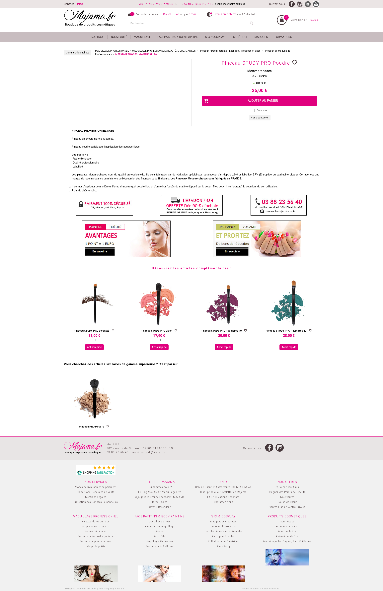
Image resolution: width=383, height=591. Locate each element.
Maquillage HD (96, 546)
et (160, 4)
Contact (69, 4)
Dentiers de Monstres (223, 526)
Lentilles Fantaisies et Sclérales (223, 531)
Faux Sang (223, 546)
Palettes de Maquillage (96, 521)
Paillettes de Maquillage (159, 526)
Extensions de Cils (287, 536)
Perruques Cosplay (223, 536)
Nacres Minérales (95, 531)
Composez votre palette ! (96, 526)
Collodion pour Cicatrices (223, 541)
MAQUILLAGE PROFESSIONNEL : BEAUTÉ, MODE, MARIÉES (163, 50)
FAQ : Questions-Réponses (223, 497)
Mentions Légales (95, 497)
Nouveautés (287, 497)
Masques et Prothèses (223, 521)
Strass (160, 531)
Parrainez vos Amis (287, 487)
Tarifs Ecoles (159, 502)
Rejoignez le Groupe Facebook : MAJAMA (159, 497)
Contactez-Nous (223, 502)
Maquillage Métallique (159, 546)
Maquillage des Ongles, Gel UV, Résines (287, 541)
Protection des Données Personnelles (96, 502)
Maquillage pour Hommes (96, 541)
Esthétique (240, 36)
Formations (283, 36)
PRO (80, 4)
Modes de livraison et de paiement (95, 487)
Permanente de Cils (287, 526)
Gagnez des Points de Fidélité (287, 492)
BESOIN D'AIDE (223, 482)
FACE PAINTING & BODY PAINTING (160, 516)
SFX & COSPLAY (223, 516)
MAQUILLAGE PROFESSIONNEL (112, 50)
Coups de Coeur (287, 502)
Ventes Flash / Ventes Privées (287, 507)
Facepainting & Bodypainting (178, 36)
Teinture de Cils (287, 531)
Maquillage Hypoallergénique (96, 536)
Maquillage (142, 36)
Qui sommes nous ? (160, 487)
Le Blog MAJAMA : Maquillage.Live (159, 492)
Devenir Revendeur (159, 507)
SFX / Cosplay (215, 36)
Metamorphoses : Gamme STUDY (136, 54)
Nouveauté (119, 36)
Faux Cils (159, 536)
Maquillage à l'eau (159, 521)
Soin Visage (287, 521)
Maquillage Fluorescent (159, 541)
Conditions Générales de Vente (95, 492)
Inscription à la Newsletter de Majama (223, 492)
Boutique (97, 36)
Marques (261, 36)
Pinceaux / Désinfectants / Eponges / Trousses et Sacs (230, 50)
